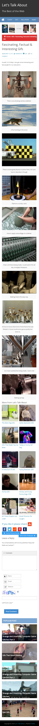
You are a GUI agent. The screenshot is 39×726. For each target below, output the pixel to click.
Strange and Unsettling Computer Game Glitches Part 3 (19, 638)
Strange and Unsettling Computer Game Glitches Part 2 (19, 676)
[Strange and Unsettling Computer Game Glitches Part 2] (19, 670)
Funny (9, 20)
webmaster (18, 53)
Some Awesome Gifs (26, 423)
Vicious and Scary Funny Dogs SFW (25, 493)
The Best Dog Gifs (8, 423)
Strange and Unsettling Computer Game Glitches (19, 695)
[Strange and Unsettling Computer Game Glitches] (19, 689)
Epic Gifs (6, 712)
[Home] (3, 19)
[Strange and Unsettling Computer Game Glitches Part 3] (19, 632)
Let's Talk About (14, 5)
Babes (34, 20)
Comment (9, 553)
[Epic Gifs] (19, 708)
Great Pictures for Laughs (25, 517)
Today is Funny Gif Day (25, 446)
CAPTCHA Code (7, 603)
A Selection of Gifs (8, 469)
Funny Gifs (6, 492)
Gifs (16, 20)
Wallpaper (25, 20)
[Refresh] (18, 591)
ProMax (32, 723)
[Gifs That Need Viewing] (19, 651)
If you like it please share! (14, 523)
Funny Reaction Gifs (26, 469)
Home (8, 36)
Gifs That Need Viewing (12, 655)
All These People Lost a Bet (9, 517)
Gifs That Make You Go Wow (10, 446)
